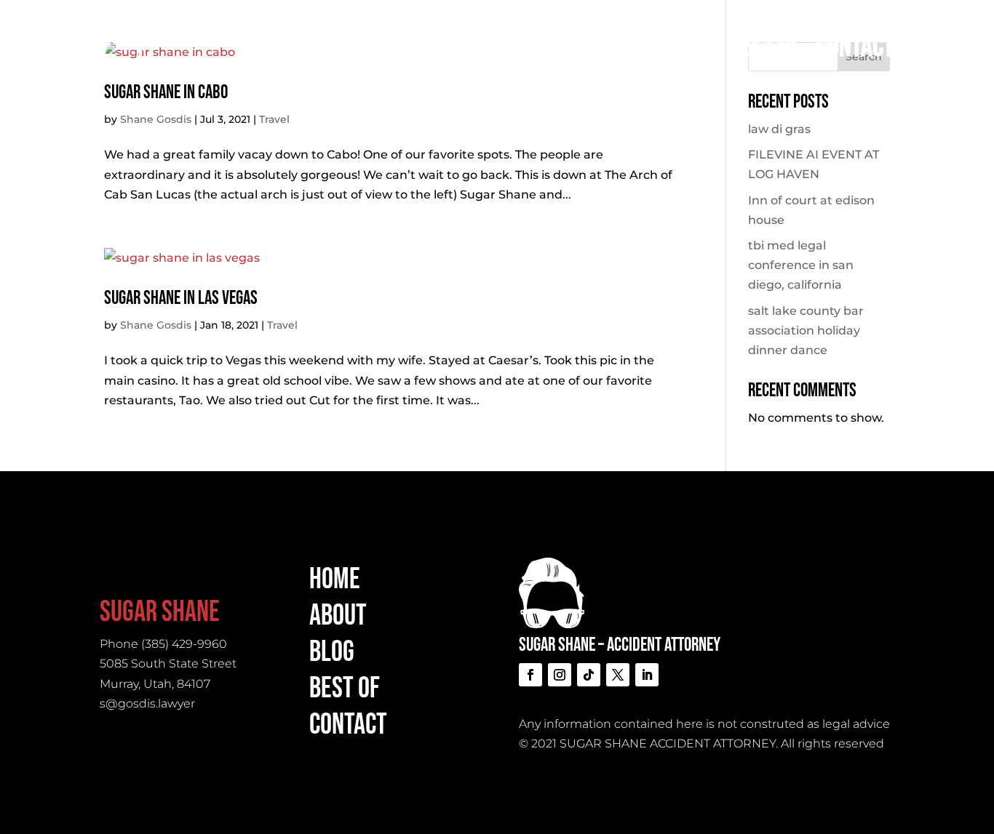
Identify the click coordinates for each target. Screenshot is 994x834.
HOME (334, 579)
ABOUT (338, 615)
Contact (855, 47)
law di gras (779, 129)
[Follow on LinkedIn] (647, 674)
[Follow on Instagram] (559, 674)
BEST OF (765, 47)
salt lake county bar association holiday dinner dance (806, 330)
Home (553, 47)
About (624, 47)
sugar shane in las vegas (181, 298)
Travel (274, 119)
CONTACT (348, 724)
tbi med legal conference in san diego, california (801, 265)
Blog (691, 47)
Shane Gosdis (155, 119)
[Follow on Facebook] (530, 674)
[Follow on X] (617, 674)
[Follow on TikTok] (588, 674)
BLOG (331, 652)
